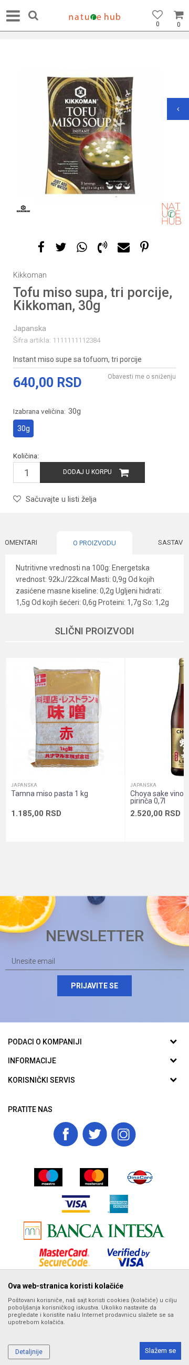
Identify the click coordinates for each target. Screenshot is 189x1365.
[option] (94, 139)
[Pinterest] (144, 247)
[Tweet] (60, 247)
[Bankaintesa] (94, 1230)
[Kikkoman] (23, 209)
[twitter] (94, 1134)
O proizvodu (94, 543)
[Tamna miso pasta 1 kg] (65, 717)
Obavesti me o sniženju (142, 376)
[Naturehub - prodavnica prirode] (94, 16)
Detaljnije (29, 1352)
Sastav (170, 542)
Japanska (29, 328)
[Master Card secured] (64, 1257)
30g (23, 428)
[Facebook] (41, 247)
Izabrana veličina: (47, 411)
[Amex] (118, 1204)
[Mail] (124, 247)
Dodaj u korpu (87, 472)
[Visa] (75, 1204)
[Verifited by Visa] (129, 1257)
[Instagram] (123, 1134)
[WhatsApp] (82, 247)
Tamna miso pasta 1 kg (49, 793)
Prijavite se (94, 986)
